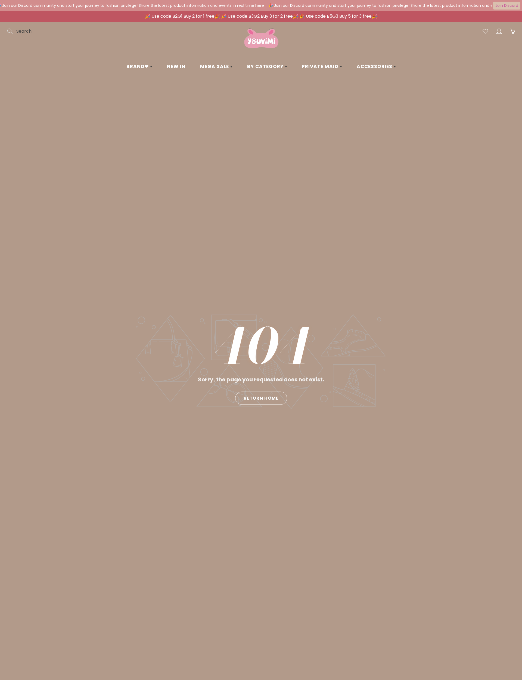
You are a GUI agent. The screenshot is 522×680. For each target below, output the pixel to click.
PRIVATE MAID (321, 66)
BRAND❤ (138, 66)
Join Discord (506, 5)
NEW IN (176, 66)
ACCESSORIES (375, 66)
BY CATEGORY (266, 66)
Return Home (261, 398)
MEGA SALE (215, 66)
